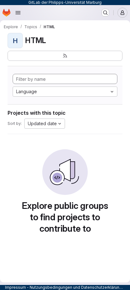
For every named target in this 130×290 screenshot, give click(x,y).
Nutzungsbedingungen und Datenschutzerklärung (76, 287)
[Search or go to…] (105, 12)
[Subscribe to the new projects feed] (65, 56)
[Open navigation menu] (18, 13)
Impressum (15, 287)
